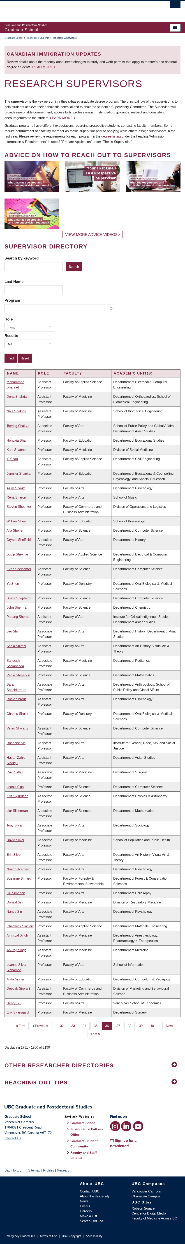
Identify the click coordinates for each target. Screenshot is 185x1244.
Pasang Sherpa (18, 617)
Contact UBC (89, 1191)
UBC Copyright (71, 1236)
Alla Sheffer (15, 530)
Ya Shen (13, 583)
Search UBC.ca (91, 1221)
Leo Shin (13, 631)
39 (142, 1026)
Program (12, 300)
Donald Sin (15, 902)
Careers (86, 1211)
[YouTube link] (138, 1126)
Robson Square (143, 1208)
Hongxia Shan (17, 440)
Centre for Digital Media (149, 1213)
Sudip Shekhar (17, 554)
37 (119, 1026)
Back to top (13, 1170)
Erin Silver (14, 854)
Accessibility (94, 1236)
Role (9, 319)
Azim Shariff (16, 488)
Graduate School (14, 37)
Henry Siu (14, 1003)
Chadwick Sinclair (20, 926)
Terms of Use (48, 1236)
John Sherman (17, 607)
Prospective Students (37, 37)
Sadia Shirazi (16, 646)
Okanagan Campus (146, 1196)
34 (86, 1026)
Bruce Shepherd (18, 598)
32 (63, 1026)
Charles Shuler (17, 714)
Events (85, 1206)
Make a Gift (88, 1216)
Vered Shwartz (17, 728)
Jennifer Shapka (18, 473)
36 (108, 1026)
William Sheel (16, 521)
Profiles (48, 1170)
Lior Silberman (17, 811)
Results (11, 336)
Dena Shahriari (17, 396)
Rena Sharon (16, 497)
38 (131, 1026)
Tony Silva (14, 825)
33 (74, 1026)
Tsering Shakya (18, 426)
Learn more (61, 118)
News (84, 1201)
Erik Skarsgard (18, 1012)
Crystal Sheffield (19, 540)
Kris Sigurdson (17, 796)
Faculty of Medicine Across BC (154, 1218)
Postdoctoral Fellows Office (86, 1131)
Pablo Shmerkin (18, 675)
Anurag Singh (16, 950)
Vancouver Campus (146, 1191)
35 (97, 1026)
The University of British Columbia (79, 9)
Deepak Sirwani (18, 988)
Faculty (73, 373)
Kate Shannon (17, 450)
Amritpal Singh (17, 935)
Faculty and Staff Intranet (83, 1155)
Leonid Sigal (15, 787)
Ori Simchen (16, 893)
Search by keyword (22, 258)
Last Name (14, 282)
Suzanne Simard (19, 878)
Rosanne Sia (16, 743)
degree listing (111, 136)
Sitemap (34, 1170)
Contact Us (13, 1138)
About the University (95, 1196)
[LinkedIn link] (126, 1126)
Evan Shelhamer (19, 569)
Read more (43, 67)
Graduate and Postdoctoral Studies (92, 1107)
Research (64, 1170)
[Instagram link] (115, 1126)
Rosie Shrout (16, 699)
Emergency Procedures (20, 1236)
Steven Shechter (19, 506)
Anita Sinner (15, 979)
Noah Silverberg (18, 869)
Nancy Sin (14, 911)
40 (153, 1026)
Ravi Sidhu (15, 772)
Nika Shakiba (16, 411)
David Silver (15, 840)
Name (13, 373)
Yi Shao (12, 459)
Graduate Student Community (84, 1143)
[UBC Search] (175, 6)
